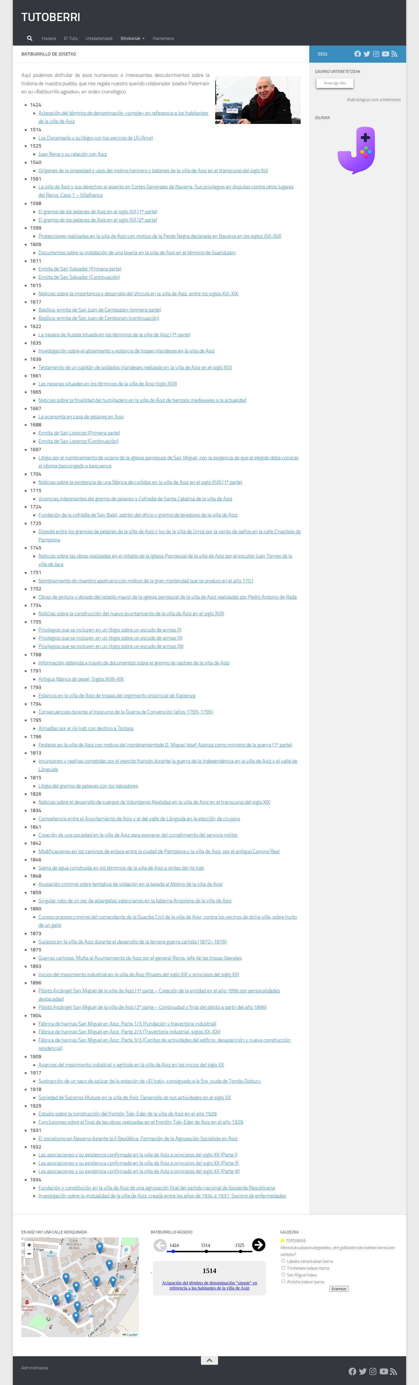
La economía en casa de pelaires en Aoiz (81, 417)
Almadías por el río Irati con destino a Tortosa (85, 728)
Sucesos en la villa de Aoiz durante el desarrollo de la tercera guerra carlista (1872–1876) (132, 942)
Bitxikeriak (131, 38)
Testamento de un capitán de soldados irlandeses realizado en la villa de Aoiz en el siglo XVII (135, 367)
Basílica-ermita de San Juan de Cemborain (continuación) (98, 318)
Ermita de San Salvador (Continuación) (79, 277)
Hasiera (49, 38)
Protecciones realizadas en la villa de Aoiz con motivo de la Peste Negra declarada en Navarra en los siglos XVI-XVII (159, 236)
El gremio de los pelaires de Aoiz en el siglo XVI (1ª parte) (97, 212)
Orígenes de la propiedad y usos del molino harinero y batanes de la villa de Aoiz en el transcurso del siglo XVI (153, 170)
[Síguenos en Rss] (394, 53)
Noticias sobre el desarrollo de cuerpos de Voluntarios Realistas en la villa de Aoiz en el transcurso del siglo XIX (154, 802)
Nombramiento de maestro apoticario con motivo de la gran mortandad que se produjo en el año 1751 (146, 581)
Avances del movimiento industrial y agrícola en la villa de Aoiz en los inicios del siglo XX (131, 1065)
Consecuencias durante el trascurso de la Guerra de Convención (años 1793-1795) (125, 712)
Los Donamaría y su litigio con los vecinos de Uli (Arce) (95, 138)
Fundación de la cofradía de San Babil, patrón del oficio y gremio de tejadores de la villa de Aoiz (137, 515)
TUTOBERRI (50, 17)
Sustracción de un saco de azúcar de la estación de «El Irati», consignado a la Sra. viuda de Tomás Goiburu (149, 1081)
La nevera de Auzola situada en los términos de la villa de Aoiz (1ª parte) (114, 335)
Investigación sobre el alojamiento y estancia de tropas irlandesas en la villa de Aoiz (126, 351)
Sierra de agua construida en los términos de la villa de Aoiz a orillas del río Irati (121, 868)
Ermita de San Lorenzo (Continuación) (78, 441)
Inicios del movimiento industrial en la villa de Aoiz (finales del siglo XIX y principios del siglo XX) (138, 974)
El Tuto (71, 38)
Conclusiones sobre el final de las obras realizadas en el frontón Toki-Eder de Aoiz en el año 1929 (140, 1122)
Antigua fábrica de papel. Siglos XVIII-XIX (81, 679)
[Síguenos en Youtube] (385, 53)
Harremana (163, 38)
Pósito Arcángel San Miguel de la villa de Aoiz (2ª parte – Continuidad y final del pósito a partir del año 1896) (152, 1007)
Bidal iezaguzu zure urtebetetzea (373, 99)
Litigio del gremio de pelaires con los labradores (88, 786)
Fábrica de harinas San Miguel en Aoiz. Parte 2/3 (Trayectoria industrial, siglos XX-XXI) (129, 1032)
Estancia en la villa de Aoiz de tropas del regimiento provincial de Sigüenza (116, 695)
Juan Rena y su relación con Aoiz (72, 154)
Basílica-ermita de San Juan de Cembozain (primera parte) (99, 310)
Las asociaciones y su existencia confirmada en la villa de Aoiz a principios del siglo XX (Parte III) (139, 1171)
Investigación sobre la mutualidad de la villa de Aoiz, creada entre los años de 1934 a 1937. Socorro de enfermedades (162, 1196)
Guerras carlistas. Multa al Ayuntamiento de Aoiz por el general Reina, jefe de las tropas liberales (140, 958)
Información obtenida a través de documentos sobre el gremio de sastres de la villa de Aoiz (133, 663)
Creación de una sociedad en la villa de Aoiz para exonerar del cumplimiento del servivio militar (138, 835)
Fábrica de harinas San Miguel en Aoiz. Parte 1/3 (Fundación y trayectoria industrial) (127, 1024)
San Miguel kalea (301, 1275)
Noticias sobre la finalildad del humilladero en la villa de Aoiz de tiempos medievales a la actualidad (142, 400)
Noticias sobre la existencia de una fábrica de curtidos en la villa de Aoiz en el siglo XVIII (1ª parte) (140, 482)
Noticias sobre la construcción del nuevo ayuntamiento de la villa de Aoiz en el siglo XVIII (131, 613)
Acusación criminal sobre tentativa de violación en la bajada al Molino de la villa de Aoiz (130, 884)
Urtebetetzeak (99, 38)
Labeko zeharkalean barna (309, 1261)
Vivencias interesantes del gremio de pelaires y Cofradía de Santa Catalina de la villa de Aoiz (135, 499)
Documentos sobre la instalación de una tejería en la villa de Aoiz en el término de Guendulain (137, 253)
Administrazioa (34, 1367)
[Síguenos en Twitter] (366, 53)
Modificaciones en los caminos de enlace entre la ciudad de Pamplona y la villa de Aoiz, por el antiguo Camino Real (159, 851)
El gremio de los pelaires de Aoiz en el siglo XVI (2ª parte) (97, 220)
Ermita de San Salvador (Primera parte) (79, 269)
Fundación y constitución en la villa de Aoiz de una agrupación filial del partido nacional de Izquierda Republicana (156, 1188)
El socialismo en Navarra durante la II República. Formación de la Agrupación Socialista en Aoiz (137, 1138)
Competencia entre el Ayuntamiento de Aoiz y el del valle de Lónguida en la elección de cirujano (139, 819)
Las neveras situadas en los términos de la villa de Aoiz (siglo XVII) (107, 384)
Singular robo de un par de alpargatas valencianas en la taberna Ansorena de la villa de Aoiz (134, 901)
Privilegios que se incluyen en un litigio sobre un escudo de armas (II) (110, 638)
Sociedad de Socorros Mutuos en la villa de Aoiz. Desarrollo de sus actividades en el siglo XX (134, 1097)
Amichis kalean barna (305, 1281)
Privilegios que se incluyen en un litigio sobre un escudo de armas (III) (111, 646)
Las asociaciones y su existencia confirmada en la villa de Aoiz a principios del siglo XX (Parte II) (138, 1163)
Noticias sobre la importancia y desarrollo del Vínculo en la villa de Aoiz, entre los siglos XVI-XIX (138, 294)
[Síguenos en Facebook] (357, 53)
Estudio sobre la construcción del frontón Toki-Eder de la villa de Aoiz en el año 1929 (127, 1114)
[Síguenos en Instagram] (376, 53)
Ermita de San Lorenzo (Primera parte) (79, 433)
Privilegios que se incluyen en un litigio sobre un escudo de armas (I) (109, 630)
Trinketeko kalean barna (307, 1268)
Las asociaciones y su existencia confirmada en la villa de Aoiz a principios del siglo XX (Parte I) (137, 1155)
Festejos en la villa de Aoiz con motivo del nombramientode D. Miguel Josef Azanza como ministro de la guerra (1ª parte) (165, 745)
